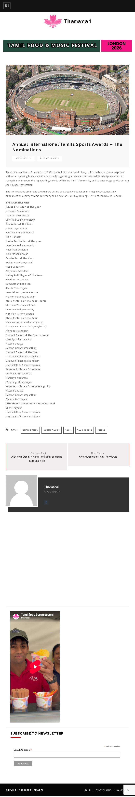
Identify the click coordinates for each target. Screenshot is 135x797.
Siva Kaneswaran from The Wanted (98, 456)
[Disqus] (67, 553)
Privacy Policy (103, 790)
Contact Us (123, 790)
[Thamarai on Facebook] (46, 502)
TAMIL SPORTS (84, 430)
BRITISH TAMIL (30, 430)
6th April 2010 (23, 158)
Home (87, 790)
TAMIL (68, 430)
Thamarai (51, 487)
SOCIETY (55, 158)
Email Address (23, 749)
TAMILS (101, 430)
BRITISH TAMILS (51, 430)
